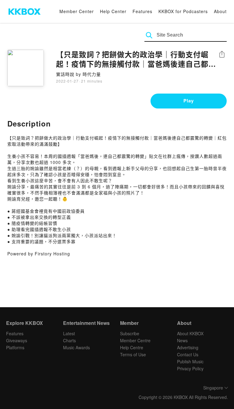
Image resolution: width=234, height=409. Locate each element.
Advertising (187, 347)
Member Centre (135, 340)
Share (222, 55)
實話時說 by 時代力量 (78, 74)
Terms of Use (133, 354)
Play (188, 100)
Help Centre (131, 347)
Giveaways (16, 340)
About (220, 11)
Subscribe (129, 333)
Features (142, 11)
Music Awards (76, 347)
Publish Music (190, 361)
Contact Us (187, 354)
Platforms (15, 347)
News (182, 340)
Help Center (113, 11)
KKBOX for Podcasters (183, 11)
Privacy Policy (190, 368)
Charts (69, 340)
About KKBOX (190, 333)
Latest (69, 333)
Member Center (76, 11)
